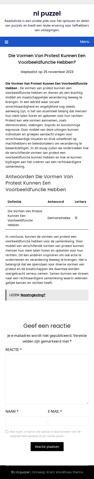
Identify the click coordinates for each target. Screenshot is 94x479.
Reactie (13, 349)
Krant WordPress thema (65, 472)
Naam (12, 411)
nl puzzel (47, 13)
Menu (84, 41)
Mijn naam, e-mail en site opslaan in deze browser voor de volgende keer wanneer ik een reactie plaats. (45, 434)
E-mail (55, 411)
